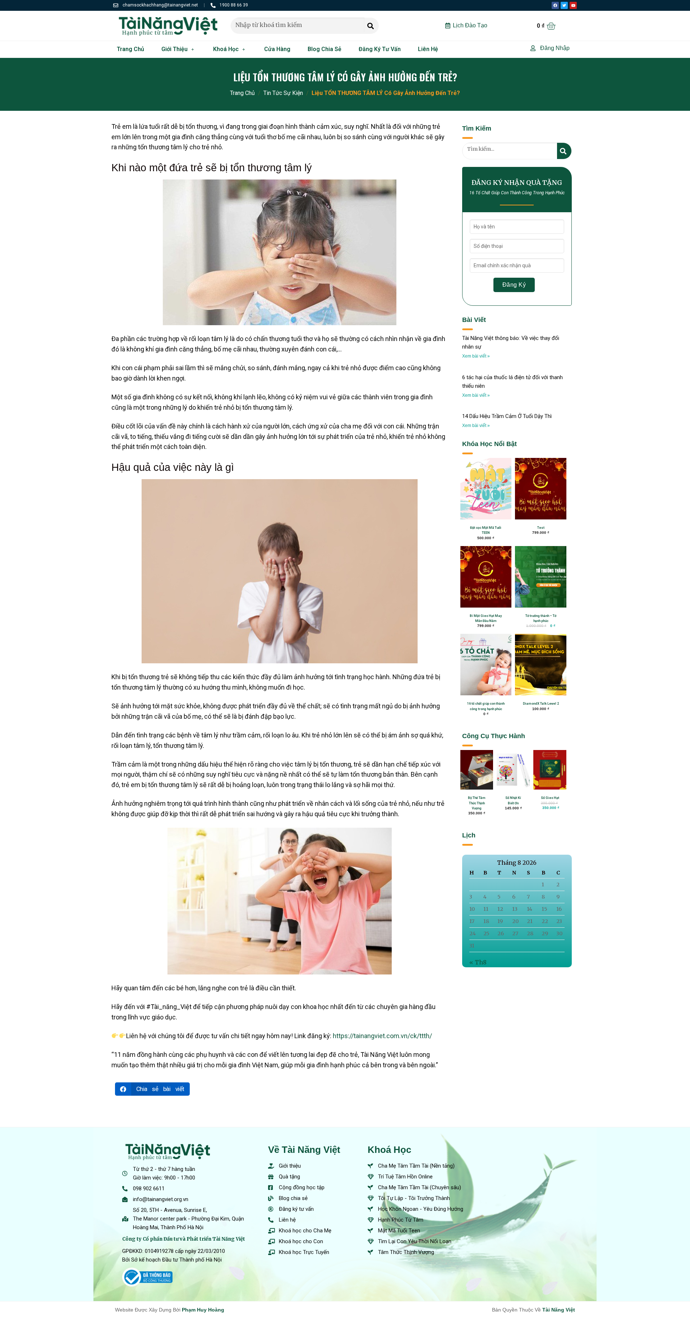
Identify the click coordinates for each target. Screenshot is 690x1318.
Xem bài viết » (476, 356)
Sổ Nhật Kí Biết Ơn (513, 800)
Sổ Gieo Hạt (550, 798)
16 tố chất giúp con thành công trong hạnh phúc (486, 706)
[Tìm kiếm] (371, 26)
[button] (152, 1089)
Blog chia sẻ (324, 49)
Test (540, 528)
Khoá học (226, 49)
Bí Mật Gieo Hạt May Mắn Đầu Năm (486, 618)
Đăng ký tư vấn (380, 49)
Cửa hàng (277, 49)
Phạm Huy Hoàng (203, 1310)
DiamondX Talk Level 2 (541, 703)
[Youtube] (573, 5)
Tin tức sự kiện (283, 93)
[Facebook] (555, 5)
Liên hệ (428, 49)
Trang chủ (130, 49)
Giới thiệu (174, 49)
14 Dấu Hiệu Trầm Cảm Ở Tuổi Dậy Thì (507, 416)
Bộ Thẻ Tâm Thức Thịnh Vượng (477, 803)
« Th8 (478, 962)
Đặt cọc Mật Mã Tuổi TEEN (485, 530)
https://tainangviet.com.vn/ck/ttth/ (383, 1036)
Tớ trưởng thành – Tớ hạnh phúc (540, 618)
